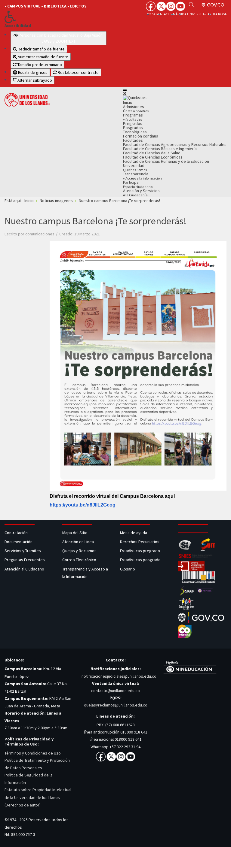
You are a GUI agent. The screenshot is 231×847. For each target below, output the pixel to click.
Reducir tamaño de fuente (41, 49)
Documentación (18, 541)
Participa (137, 184)
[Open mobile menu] (125, 89)
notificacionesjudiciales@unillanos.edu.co (119, 676)
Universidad (135, 167)
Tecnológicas (135, 132)
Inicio (127, 102)
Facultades (133, 140)
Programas (133, 117)
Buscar (191, 4)
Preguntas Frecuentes (25, 559)
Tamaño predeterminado (39, 64)
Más (176, 14)
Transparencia (142, 175)
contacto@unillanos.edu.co (115, 690)
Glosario (128, 569)
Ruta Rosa (217, 14)
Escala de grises (32, 72)
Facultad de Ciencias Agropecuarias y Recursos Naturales (174, 144)
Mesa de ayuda (133, 532)
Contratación (17, 532)
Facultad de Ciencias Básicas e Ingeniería (160, 148)
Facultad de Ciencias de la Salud (151, 153)
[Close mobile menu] (124, 93)
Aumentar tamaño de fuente (42, 56)
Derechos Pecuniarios (139, 541)
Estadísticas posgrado (140, 559)
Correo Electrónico (80, 559)
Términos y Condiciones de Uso (33, 753)
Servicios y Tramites (23, 550)
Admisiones (136, 108)
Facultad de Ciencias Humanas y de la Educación (166, 161)
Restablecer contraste (78, 72)
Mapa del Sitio (75, 532)
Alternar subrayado (34, 80)
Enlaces (164, 14)
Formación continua (140, 136)
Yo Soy (152, 14)
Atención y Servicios (141, 192)
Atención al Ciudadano (24, 569)
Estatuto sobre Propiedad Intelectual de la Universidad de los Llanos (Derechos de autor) (38, 797)
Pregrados (132, 123)
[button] (55, 17)
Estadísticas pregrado (140, 550)
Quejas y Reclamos (79, 550)
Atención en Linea (78, 541)
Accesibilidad (18, 25)
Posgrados (133, 127)
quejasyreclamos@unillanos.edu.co (115, 705)
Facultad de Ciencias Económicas (153, 157)
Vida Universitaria (194, 14)
